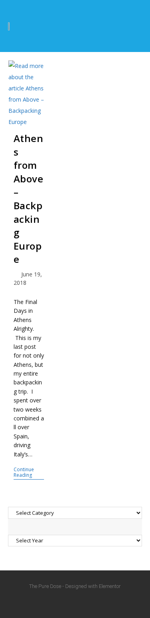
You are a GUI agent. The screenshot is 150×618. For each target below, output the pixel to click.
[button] (132, 26)
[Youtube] (75, 602)
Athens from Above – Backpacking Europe (29, 199)
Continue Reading (29, 472)
